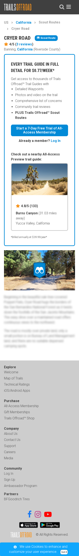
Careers (10, 452)
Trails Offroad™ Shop (19, 418)
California (23, 22)
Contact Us (12, 440)
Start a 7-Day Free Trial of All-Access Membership (39, 130)
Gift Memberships (17, 412)
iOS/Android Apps (17, 391)
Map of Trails (13, 378)
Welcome (11, 372)
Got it (64, 552)
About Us (10, 434)
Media (8, 458)
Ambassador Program (20, 486)
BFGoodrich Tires (17, 499)
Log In (55, 141)
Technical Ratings (17, 384)
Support (10, 446)
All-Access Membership (21, 406)
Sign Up (9, 480)
